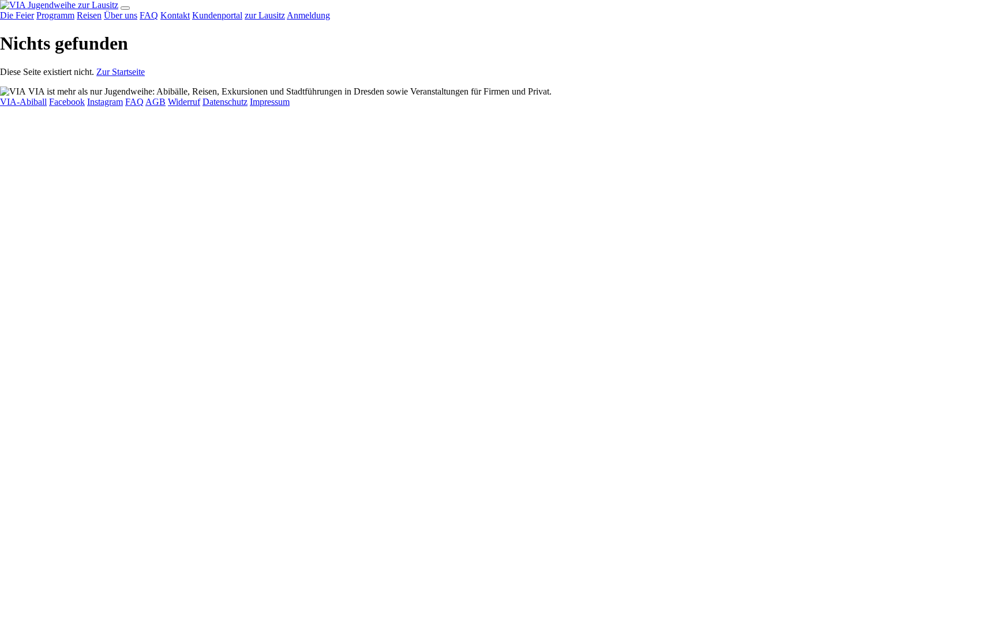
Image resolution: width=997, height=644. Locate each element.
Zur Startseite (120, 72)
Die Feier (17, 15)
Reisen (89, 15)
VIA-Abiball (23, 102)
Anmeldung (308, 15)
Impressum (270, 102)
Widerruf (184, 102)
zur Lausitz (98, 5)
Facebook (67, 102)
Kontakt (175, 15)
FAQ (149, 15)
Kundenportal (217, 15)
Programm (55, 15)
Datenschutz (225, 102)
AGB (155, 102)
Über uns (120, 15)
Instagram (105, 102)
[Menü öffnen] (125, 8)
